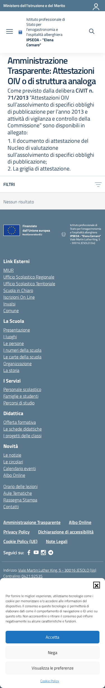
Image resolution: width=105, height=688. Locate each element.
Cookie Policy (49, 681)
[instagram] (43, 552)
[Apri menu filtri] (98, 184)
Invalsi (9, 303)
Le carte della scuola (22, 356)
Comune (11, 310)
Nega (52, 652)
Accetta (52, 637)
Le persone (13, 343)
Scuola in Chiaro (18, 290)
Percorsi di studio (18, 402)
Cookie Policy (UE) (20, 541)
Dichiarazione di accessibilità (66, 531)
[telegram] (50, 552)
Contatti (11, 506)
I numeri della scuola (22, 350)
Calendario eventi (19, 468)
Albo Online (14, 475)
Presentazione (16, 329)
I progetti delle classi (22, 435)
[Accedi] (96, 5)
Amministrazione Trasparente (31, 522)
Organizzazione (17, 363)
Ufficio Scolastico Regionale (28, 276)
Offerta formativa (19, 422)
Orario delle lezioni (20, 486)
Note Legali (56, 541)
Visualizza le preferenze (53, 668)
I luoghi (10, 336)
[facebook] (28, 552)
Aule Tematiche (17, 493)
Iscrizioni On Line (19, 297)
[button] (96, 585)
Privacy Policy (16, 531)
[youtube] (36, 552)
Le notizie (12, 455)
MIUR (8, 270)
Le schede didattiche (22, 428)
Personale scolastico (22, 389)
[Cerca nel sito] (91, 32)
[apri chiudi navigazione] (9, 32)
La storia (11, 370)
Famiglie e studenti (20, 396)
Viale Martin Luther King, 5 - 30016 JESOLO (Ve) (57, 570)
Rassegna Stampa (20, 499)
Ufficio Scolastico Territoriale (29, 283)
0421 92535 (32, 576)
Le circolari (13, 461)
